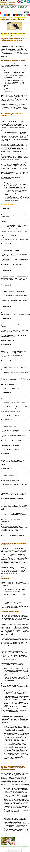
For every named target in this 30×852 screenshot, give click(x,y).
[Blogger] (11, 15)
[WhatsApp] (24, 15)
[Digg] (14, 15)
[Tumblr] (20, 15)
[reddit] (16, 15)
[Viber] (22, 15)
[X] (9, 15)
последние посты (23, 7)
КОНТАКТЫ (12, 6)
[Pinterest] (29, 15)
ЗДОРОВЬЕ (4, 6)
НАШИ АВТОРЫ (23, 6)
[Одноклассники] (7, 15)
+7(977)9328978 (4, 0)
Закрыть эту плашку (14, 851)
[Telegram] (27, 15)
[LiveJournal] (18, 15)
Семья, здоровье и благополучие (8, 3)
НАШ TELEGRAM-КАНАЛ (8, 7)
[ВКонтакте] (5, 15)
